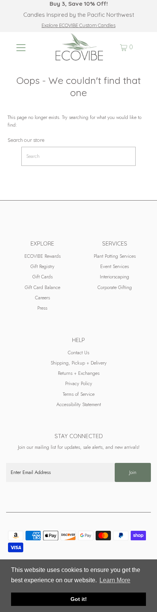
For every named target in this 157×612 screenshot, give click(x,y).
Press (42, 308)
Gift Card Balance (42, 287)
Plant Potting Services (115, 256)
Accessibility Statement (78, 404)
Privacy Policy (78, 383)
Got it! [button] (78, 599)
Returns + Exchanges (78, 373)
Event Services (114, 266)
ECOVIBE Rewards (42, 256)
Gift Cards (42, 276)
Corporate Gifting (115, 287)
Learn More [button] (114, 580)
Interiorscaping (114, 276)
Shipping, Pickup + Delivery (79, 362)
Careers (42, 297)
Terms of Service (79, 394)
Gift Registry (42, 266)
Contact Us (78, 352)
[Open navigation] (21, 47)
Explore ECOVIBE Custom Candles (78, 25)
